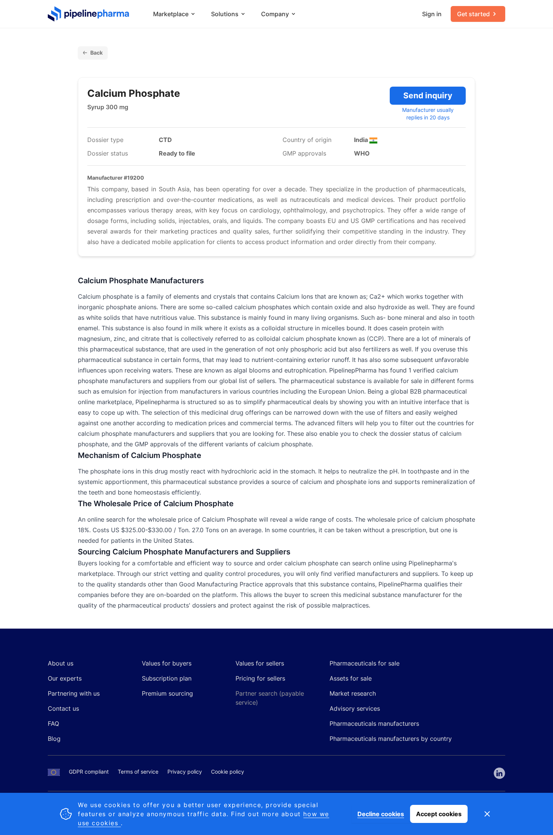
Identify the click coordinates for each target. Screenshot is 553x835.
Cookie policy (227, 771)
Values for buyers (166, 663)
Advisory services (355, 708)
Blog (54, 738)
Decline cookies (380, 814)
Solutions (225, 14)
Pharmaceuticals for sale (365, 663)
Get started (473, 14)
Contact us (63, 708)
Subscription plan (166, 678)
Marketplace (170, 14)
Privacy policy (184, 771)
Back (96, 52)
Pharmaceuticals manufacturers (374, 723)
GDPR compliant (89, 771)
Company (275, 14)
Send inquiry (427, 95)
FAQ (53, 723)
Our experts (65, 678)
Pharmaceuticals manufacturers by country (391, 738)
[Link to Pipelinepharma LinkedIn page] (499, 773)
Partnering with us (74, 693)
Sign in (432, 14)
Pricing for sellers (260, 678)
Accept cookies (439, 814)
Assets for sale (351, 678)
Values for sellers (259, 663)
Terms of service (138, 771)
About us (60, 663)
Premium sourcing (167, 693)
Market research (353, 693)
